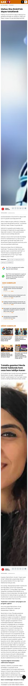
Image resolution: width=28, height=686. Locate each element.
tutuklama (10, 262)
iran (12, 259)
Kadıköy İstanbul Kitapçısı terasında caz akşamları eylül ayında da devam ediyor (14, 303)
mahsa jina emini (19, 259)
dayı (9, 259)
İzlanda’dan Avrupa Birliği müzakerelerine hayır (10, 318)
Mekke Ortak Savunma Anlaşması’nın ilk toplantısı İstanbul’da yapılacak (14, 296)
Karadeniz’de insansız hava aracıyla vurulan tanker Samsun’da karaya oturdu (13, 289)
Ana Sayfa (5, 5)
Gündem (11, 5)
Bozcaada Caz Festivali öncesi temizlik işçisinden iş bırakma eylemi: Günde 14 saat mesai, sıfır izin (14, 310)
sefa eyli (4, 262)
